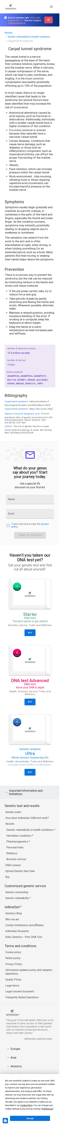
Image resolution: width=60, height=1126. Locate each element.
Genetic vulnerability (17, 911)
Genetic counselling (16, 906)
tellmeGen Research (17, 944)
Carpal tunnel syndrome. (16, 401)
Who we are (12, 933)
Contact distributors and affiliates (24, 939)
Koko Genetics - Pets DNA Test (23, 950)
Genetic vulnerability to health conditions (29, 36)
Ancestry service (16, 873)
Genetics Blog (13, 927)
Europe (15, 1062)
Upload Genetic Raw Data (20, 884)
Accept (30, 1118)
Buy (7, 890)
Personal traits (15, 861)
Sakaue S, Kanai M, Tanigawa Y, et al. (22, 413)
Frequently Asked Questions (21, 1011)
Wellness (11, 867)
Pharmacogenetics (17, 855)
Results (8, 32)
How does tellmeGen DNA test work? (27, 828)
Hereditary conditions (19, 849)
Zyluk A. (8, 426)
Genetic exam (13, 822)
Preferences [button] (47, 1109)
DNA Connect (13, 879)
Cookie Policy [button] (26, 1105)
